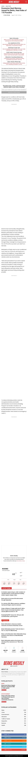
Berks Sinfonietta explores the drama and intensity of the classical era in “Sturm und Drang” (12, 642)
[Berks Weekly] (2, 15)
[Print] (23, 541)
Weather (8, 6)
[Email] (20, 541)
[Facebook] (7, 541)
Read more (4, 690)
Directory (18, 620)
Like (5, 647)
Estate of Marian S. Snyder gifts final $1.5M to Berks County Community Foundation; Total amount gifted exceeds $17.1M (13, 610)
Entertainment (5, 693)
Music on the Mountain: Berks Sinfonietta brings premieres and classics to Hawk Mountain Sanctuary (13, 635)
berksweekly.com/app (20, 560)
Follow (14, 647)
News (2, 6)
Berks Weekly (7, 15)
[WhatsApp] (14, 541)
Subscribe (22, 647)
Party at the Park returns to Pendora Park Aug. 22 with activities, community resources (8, 698)
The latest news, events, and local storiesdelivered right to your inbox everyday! (14, 86)
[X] (10, 541)
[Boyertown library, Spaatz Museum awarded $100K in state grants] (22, 687)
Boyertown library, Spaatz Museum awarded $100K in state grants (8, 687)
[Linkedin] (17, 541)
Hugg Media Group (11, 755)
